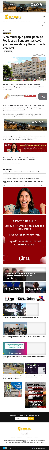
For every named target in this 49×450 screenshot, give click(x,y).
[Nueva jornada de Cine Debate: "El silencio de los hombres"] (35, 368)
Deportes (23, 22)
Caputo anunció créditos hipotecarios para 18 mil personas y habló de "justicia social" (13, 290)
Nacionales (37, 22)
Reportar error (29, 437)
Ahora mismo (7, 22)
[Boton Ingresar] (44, 17)
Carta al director (20, 437)
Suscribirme (31, 418)
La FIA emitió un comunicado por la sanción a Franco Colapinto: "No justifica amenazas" (34, 290)
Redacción (13, 437)
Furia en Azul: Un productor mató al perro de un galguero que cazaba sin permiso (21, 178)
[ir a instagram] (26, 433)
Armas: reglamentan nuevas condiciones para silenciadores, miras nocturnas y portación (23, 185)
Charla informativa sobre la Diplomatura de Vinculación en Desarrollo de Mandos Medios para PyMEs (24, 357)
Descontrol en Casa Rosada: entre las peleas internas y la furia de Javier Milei (19, 275)
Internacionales (15, 22)
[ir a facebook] (23, 433)
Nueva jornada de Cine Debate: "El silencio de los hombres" (34, 376)
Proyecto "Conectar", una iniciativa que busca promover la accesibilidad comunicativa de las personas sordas (24, 337)
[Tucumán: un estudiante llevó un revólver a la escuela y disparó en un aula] (21, 309)
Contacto (36, 437)
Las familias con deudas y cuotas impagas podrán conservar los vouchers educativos (22, 175)
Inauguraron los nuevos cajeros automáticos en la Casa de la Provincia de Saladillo (21, 171)
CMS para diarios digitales (40, 448)
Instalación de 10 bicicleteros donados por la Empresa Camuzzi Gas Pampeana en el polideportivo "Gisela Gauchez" (12, 377)
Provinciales (30, 22)
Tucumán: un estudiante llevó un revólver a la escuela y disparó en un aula (20, 317)
